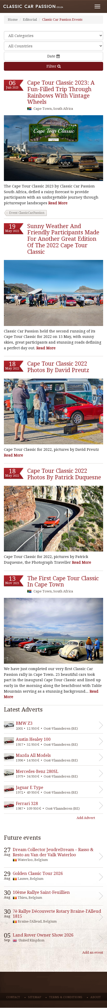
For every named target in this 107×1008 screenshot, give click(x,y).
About (95, 997)
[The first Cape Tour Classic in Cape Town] (53, 631)
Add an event (92, 952)
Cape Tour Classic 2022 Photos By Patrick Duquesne (64, 474)
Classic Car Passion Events (62, 19)
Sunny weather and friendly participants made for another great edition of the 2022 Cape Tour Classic (63, 239)
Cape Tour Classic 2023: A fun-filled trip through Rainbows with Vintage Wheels (61, 92)
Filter (51, 66)
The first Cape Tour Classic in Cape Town (63, 581)
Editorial (30, 19)
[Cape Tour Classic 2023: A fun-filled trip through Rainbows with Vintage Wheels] (53, 148)
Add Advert (86, 818)
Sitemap (34, 997)
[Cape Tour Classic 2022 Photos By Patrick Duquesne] (53, 519)
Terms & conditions (65, 997)
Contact (13, 997)
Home (13, 19)
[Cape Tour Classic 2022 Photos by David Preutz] (53, 411)
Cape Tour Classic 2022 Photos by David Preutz (58, 366)
